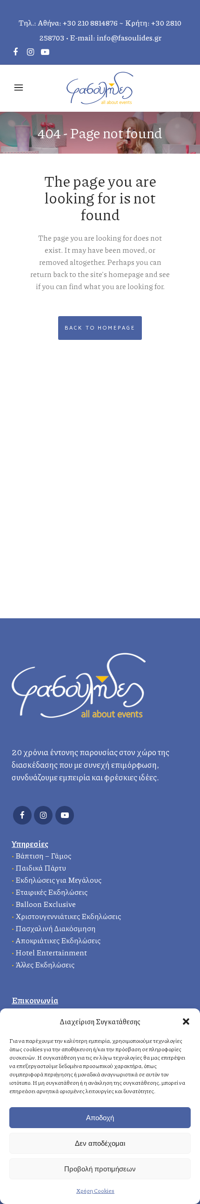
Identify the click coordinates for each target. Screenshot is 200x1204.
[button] (186, 1021)
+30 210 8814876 (90, 22)
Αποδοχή (100, 1118)
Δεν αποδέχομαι (100, 1143)
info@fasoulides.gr (129, 37)
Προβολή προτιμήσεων (100, 1169)
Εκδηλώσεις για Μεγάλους (58, 879)
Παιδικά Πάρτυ (40, 867)
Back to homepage (100, 328)
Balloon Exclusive (45, 904)
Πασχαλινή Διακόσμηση (55, 928)
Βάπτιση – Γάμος (43, 855)
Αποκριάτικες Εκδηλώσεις (57, 940)
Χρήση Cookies (95, 1191)
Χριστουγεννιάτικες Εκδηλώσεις (68, 916)
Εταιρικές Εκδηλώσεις (51, 891)
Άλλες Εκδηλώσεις (44, 964)
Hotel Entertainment (51, 952)
